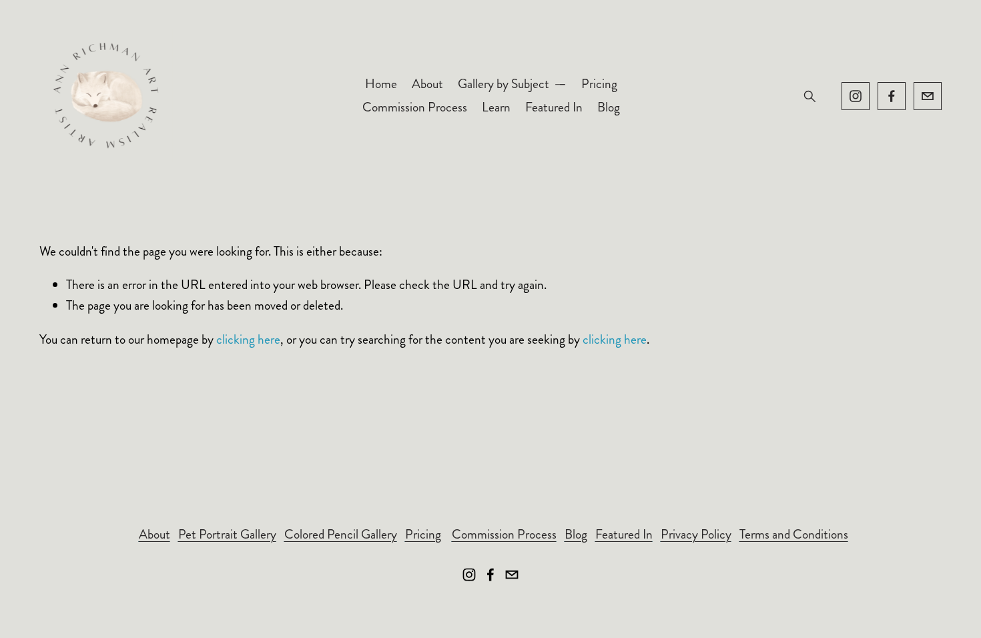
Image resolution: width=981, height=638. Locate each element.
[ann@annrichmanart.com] (928, 96)
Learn (496, 107)
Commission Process (414, 107)
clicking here (248, 339)
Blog (608, 107)
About (427, 84)
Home (381, 84)
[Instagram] (856, 96)
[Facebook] (892, 96)
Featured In (554, 107)
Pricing (599, 84)
